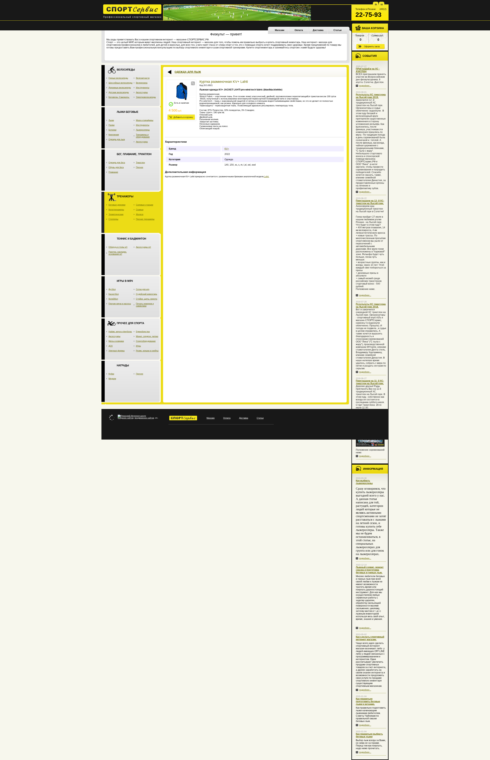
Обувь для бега (116, 167)
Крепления (114, 134)
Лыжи (111, 120)
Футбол (112, 289)
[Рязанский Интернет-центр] (132, 416)
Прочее (139, 167)
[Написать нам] (382, 4)
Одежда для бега (117, 162)
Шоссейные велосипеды (120, 83)
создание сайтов (125, 418)
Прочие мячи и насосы (120, 303)
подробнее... (365, 86)
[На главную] (376, 4)
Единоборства (143, 331)
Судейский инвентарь (146, 294)
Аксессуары (142, 92)
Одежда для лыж (117, 139)
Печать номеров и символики (145, 304)
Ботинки (112, 130)
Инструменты (142, 87)
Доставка (318, 30)
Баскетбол (114, 294)
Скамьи (139, 209)
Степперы (113, 219)
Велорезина (141, 83)
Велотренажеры (116, 209)
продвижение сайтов (144, 418)
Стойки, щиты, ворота (146, 299)
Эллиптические (116, 214)
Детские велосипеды (119, 92)
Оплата (299, 30)
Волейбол (113, 299)
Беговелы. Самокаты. (119, 97)
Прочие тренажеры (145, 219)
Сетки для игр (142, 289)
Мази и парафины (144, 120)
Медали (112, 378)
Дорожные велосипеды (120, 87)
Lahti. (266, 176)
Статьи (337, 30)
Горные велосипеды (118, 78)
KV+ (227, 148)
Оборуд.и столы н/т (118, 247)
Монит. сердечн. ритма (147, 336)
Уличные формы (117, 351)
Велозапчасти (142, 78)
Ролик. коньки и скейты (147, 351)
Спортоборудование (146, 341)
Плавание (113, 172)
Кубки (111, 374)
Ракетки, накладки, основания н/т (118, 253)
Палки (111, 125)
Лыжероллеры (143, 130)
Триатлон (140, 162)
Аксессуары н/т (143, 247)
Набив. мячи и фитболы (120, 331)
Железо (139, 214)
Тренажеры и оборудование (143, 135)
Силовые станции (144, 205)
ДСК (111, 346)
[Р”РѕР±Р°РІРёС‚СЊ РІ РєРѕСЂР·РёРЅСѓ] (181, 117)
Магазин (279, 30)
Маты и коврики (116, 341)
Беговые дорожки (117, 205)
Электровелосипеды (146, 97)
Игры (138, 346)
